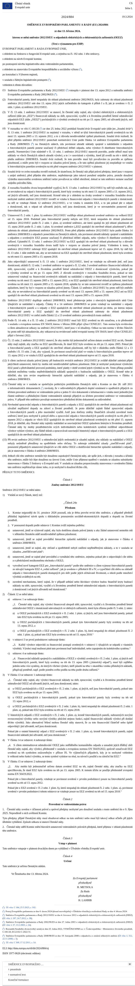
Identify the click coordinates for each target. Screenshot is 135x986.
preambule (15, 969)
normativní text (18, 974)
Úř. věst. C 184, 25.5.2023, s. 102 (21, 907)
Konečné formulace (18, 979)
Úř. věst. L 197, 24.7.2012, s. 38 (17, 918)
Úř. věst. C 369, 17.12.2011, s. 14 (21, 943)
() (80, 69)
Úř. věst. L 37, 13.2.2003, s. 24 (16, 925)
